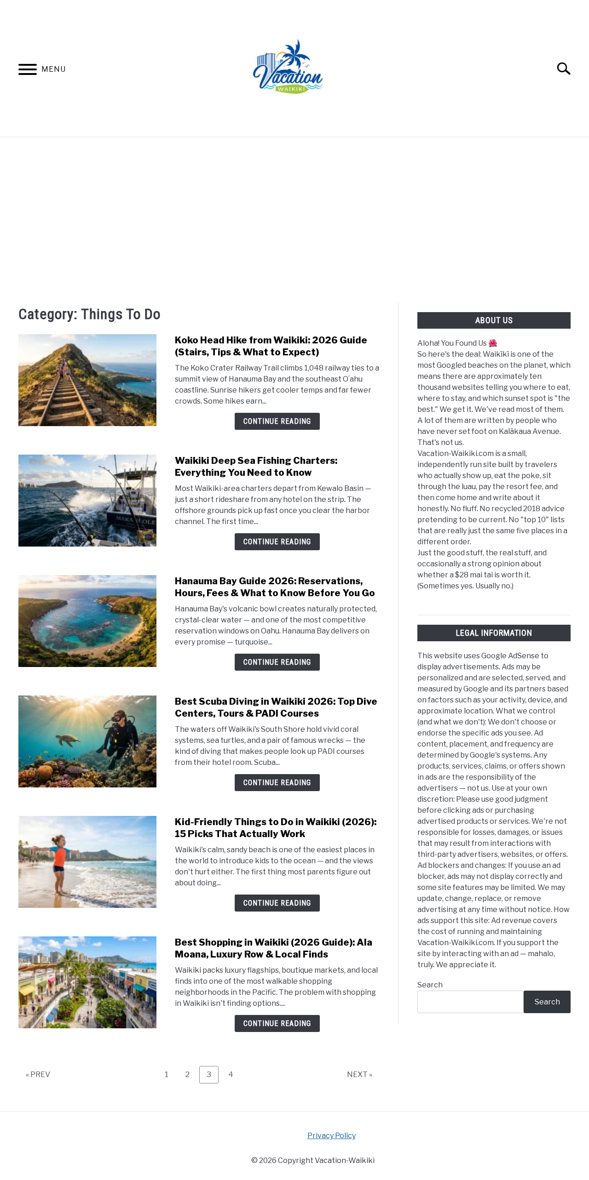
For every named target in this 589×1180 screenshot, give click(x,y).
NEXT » (359, 1074)
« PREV (38, 1074)
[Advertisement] (294, 220)
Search (430, 984)
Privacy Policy (331, 1135)
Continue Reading (277, 421)
